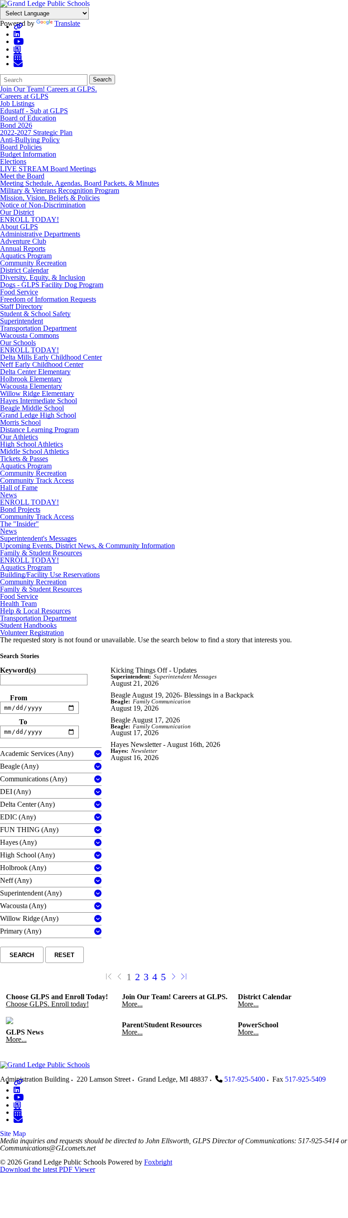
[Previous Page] (120, 976)
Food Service (19, 292)
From (18, 698)
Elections (13, 161)
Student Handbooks (28, 625)
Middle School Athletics (34, 451)
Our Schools (18, 343)
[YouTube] (19, 41)
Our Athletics (19, 437)
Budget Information (28, 154)
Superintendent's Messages (38, 538)
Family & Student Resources (41, 553)
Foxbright (158, 1162)
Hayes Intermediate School (38, 400)
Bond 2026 (16, 125)
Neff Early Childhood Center (41, 364)
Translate (67, 23)
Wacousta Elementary (31, 386)
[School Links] (18, 26)
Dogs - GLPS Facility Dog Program (51, 285)
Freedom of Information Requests (48, 299)
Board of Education (28, 118)
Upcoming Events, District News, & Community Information (87, 545)
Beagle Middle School (32, 408)
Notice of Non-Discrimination (43, 205)
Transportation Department (38, 328)
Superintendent (21, 321)
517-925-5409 (305, 1079)
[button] (98, 754)
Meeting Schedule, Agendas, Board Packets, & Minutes (79, 183)
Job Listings (17, 103)
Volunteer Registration (32, 632)
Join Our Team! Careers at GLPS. (48, 89)
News (8, 495)
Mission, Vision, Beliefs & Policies (50, 198)
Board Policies (21, 147)
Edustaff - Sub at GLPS (34, 111)
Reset (64, 955)
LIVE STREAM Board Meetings (48, 169)
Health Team (18, 603)
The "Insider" (19, 524)
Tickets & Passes (24, 458)
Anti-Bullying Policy (30, 140)
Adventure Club (23, 241)
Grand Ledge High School (38, 415)
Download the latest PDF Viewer (47, 1169)
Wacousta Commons (29, 335)
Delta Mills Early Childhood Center (51, 357)
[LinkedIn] (17, 34)
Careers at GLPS (24, 96)
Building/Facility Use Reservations (50, 574)
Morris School (20, 422)
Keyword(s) (18, 670)
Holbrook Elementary (31, 379)
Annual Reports (22, 248)
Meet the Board (22, 176)
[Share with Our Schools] (18, 63)
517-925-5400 (244, 1079)
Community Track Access (37, 480)
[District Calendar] (18, 56)
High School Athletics (31, 444)
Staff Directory (21, 306)
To (23, 722)
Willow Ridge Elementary (37, 393)
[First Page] (109, 976)
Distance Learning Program (39, 429)
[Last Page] (184, 976)
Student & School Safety (35, 314)
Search (102, 79)
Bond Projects (20, 509)
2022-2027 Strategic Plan (36, 132)
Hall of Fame (19, 487)
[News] (17, 49)
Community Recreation (33, 263)
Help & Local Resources (35, 611)
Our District (17, 212)
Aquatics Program (26, 256)
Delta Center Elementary (35, 372)
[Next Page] (173, 976)
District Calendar (24, 270)
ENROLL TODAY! (29, 219)
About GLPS (19, 227)
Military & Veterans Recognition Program (59, 190)
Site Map (13, 1133)
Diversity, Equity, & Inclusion (42, 277)
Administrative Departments (40, 234)
